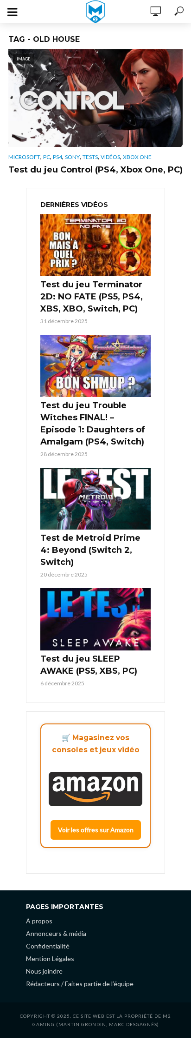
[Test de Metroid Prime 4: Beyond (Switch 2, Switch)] (95, 499)
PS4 (57, 156)
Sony (72, 156)
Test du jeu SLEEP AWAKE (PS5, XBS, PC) (88, 665)
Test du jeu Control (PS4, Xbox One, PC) (95, 170)
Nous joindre (44, 971)
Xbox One (137, 156)
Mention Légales (50, 958)
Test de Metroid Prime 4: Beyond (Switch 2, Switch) (90, 550)
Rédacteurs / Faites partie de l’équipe (80, 984)
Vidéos (110, 156)
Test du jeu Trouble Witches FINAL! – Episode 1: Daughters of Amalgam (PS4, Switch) (92, 423)
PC (46, 156)
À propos (39, 921)
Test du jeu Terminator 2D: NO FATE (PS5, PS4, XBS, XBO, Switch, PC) (91, 296)
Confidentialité (48, 946)
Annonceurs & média (56, 933)
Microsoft (24, 156)
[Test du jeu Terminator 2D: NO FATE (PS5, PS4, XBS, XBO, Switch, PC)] (95, 245)
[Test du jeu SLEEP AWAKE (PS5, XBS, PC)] (95, 619)
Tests (90, 156)
